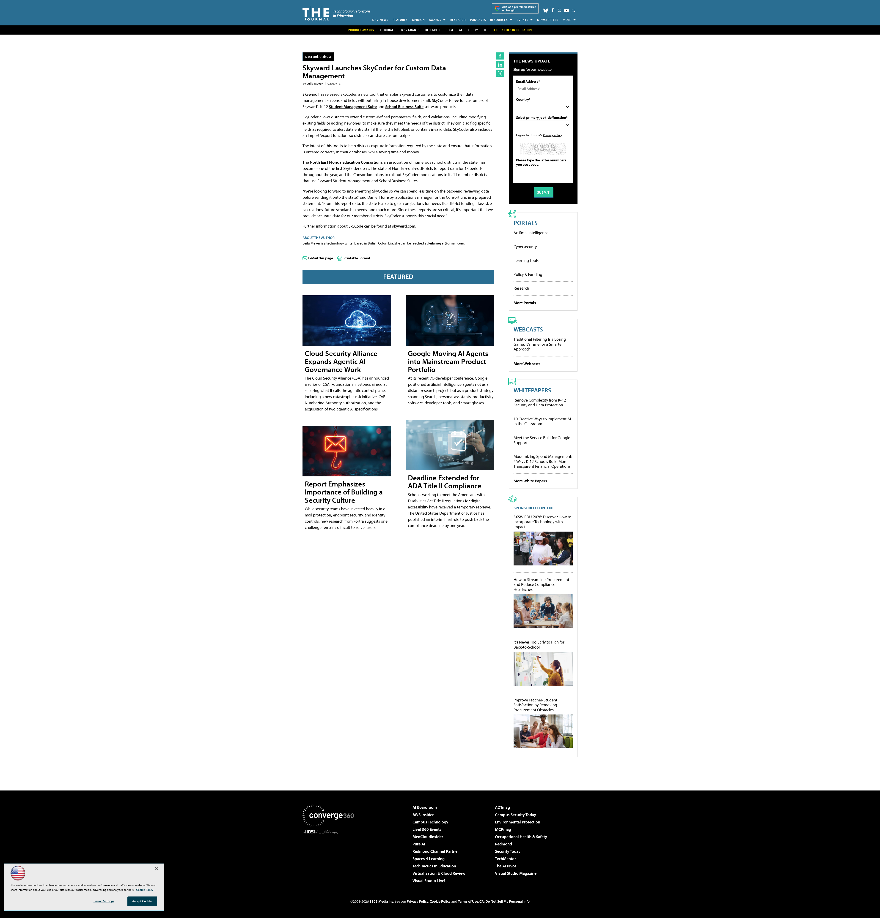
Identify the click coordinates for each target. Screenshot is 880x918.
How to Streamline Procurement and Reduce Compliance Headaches (541, 584)
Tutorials (387, 30)
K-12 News (380, 20)
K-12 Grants (410, 30)
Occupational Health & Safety (521, 836)
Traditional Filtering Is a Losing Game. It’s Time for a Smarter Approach (540, 344)
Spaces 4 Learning (428, 858)
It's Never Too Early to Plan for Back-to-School (539, 644)
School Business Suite (404, 106)
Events (522, 20)
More (567, 20)
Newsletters (547, 20)
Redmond (503, 844)
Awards (435, 20)
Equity (473, 30)
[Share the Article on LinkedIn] (500, 65)
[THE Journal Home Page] (336, 13)
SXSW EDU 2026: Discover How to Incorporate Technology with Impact (542, 521)
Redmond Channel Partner (435, 851)
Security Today (507, 851)
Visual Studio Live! (428, 880)
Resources (499, 20)
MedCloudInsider (427, 836)
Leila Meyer (315, 83)
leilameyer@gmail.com (446, 243)
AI (460, 30)
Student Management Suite (353, 106)
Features (400, 20)
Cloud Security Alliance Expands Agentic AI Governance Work (341, 361)
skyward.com (403, 226)
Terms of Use (468, 901)
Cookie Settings (104, 901)
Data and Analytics (318, 56)
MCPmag (503, 829)
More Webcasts (527, 363)
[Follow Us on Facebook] (552, 10)
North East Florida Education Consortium (346, 162)
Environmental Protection (517, 822)
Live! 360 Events (426, 829)
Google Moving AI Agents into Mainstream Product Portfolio (448, 361)
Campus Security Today (515, 814)
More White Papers (530, 480)
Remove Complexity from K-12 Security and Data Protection (540, 402)
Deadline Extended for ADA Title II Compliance (444, 481)
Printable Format (357, 258)
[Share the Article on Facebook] (500, 56)
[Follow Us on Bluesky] (545, 10)
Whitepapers (532, 390)
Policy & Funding (528, 274)
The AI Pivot (505, 866)
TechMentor (505, 858)
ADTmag (502, 807)
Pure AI (418, 844)
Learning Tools (526, 260)
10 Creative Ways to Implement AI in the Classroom (542, 421)
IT (485, 30)
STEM (449, 30)
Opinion (418, 20)
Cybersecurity (525, 246)
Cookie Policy (440, 901)
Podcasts (478, 20)
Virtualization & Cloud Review (438, 873)
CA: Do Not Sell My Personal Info (504, 901)
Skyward (309, 94)
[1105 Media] (330, 857)
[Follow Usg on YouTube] (566, 10)
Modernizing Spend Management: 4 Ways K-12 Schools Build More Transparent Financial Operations (543, 461)
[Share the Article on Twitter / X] (500, 73)
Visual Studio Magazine (515, 873)
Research (458, 20)
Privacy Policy (552, 135)
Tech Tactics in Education (434, 866)
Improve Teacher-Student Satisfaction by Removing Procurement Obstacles (535, 705)
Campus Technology (430, 822)
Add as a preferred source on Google (519, 8)
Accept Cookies (142, 901)
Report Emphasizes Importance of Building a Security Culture (344, 491)
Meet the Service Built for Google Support (542, 440)
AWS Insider (423, 814)
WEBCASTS (528, 329)
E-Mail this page (320, 258)
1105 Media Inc (381, 901)
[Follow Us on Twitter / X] (559, 10)
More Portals (525, 302)
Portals (526, 223)
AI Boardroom (424, 807)
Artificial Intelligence (531, 232)
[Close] (157, 869)
